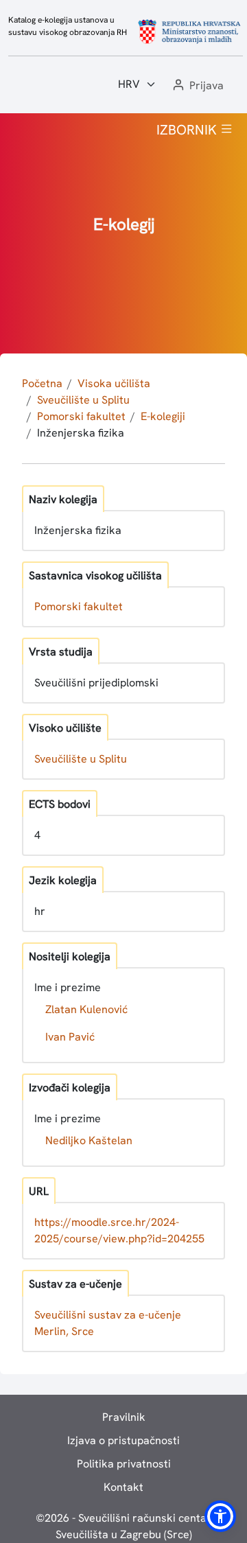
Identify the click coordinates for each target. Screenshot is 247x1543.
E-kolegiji (163, 416)
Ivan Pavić (70, 1037)
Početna (42, 383)
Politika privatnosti (124, 1464)
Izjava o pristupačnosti (123, 1440)
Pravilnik (123, 1417)
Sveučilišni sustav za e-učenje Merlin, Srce (107, 1323)
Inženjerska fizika (80, 433)
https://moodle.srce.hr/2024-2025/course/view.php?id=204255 (119, 1230)
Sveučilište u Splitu (83, 400)
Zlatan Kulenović (86, 1009)
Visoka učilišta (114, 383)
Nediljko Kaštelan (88, 1140)
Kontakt (123, 1487)
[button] (197, 86)
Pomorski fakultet (81, 416)
